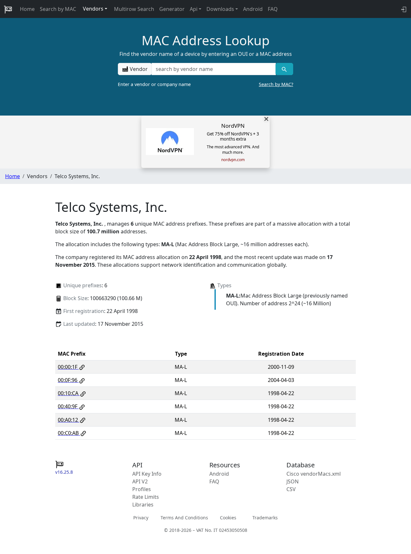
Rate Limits (145, 496)
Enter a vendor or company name (205, 84)
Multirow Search (134, 9)
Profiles (141, 489)
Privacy (140, 518)
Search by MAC (58, 9)
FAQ (273, 9)
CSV (291, 489)
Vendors (93, 8)
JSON (292, 481)
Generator (172, 9)
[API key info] (403, 9)
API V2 (140, 481)
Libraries (142, 504)
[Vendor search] (284, 69)
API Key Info (147, 473)
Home (27, 9)
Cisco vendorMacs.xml (313, 473)
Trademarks (265, 518)
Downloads (220, 9)
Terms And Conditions (184, 518)
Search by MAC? (276, 84)
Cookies (228, 518)
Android (253, 9)
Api (193, 9)
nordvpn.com (233, 159)
